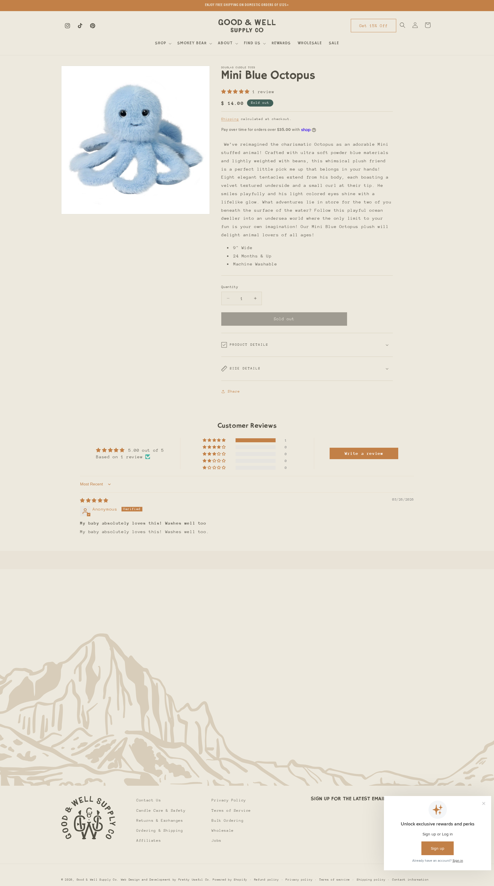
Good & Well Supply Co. (98, 879)
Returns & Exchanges (159, 820)
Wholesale (223, 830)
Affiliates (148, 840)
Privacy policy (299, 879)
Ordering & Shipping (159, 830)
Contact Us (148, 800)
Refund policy (266, 879)
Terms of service (334, 879)
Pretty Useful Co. (194, 879)
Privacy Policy (229, 800)
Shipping (230, 119)
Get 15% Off (373, 25)
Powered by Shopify (230, 879)
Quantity (229, 287)
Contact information (410, 879)
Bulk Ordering (228, 820)
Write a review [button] (364, 453)
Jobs (216, 840)
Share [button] (234, 391)
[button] (163, 43)
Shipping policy (371, 879)
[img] (94, 500)
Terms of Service (231, 810)
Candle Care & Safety (161, 810)
